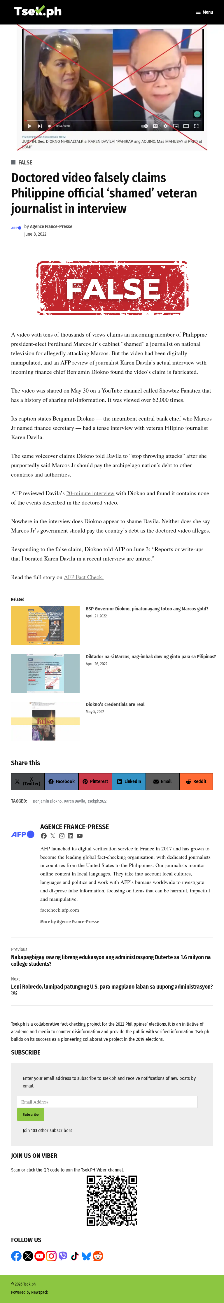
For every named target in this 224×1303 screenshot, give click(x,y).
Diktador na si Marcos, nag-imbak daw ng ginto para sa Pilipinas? (151, 657)
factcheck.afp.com (59, 909)
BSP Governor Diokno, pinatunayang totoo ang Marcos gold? (147, 609)
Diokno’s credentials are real (115, 704)
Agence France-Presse (51, 226)
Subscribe (30, 1114)
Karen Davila (74, 801)
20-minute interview (90, 493)
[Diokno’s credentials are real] (45, 723)
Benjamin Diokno (47, 801)
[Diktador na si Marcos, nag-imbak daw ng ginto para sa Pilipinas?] (45, 675)
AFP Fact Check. (84, 577)
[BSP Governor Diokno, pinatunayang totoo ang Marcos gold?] (45, 627)
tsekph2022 (97, 801)
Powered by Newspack (29, 1292)
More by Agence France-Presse (69, 921)
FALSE (25, 162)
